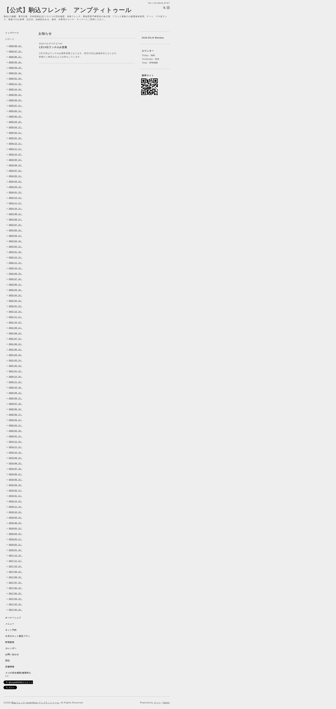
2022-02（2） (15, 301)
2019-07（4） (15, 469)
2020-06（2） (15, 409)
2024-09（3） (15, 160)
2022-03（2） (15, 295)
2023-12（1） (15, 198)
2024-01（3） (15, 192)
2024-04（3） (15, 181)
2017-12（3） (15, 555)
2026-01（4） (15, 78)
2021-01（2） (15, 371)
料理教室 (9, 642)
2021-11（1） (15, 317)
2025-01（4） (15, 138)
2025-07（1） (15, 106)
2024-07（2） (15, 171)
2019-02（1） (15, 490)
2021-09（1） (15, 328)
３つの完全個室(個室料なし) (18, 674)
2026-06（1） (15, 57)
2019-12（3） (15, 442)
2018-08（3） (15, 523)
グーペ (157, 702)
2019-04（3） (15, 485)
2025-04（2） (15, 122)
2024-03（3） (15, 187)
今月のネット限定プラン (17, 636)
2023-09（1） (15, 214)
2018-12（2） (15, 501)
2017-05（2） (15, 593)
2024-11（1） (15, 149)
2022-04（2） (15, 290)
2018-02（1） (15, 545)
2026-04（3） (15, 68)
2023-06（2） (15, 230)
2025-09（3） (15, 95)
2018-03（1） (15, 539)
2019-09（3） (15, 458)
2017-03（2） (15, 604)
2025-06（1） (15, 111)
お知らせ (9, 39)
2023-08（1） (15, 219)
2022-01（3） (15, 306)
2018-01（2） (15, 550)
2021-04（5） (15, 355)
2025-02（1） (15, 133)
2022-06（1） (15, 284)
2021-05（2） (15, 349)
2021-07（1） (15, 339)
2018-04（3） (15, 534)
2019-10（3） (15, 452)
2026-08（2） (15, 46)
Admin (166, 702)
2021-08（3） (15, 333)
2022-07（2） (15, 279)
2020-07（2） (15, 404)
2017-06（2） (15, 588)
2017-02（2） (15, 610)
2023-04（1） (15, 236)
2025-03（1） (15, 127)
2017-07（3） (15, 583)
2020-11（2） (15, 382)
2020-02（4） (15, 431)
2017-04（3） (15, 599)
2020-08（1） (15, 398)
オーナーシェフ (13, 618)
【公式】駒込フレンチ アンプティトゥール (68, 9)
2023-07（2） (15, 225)
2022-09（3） (15, 274)
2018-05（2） (15, 528)
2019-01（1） (15, 496)
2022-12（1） (15, 257)
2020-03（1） (15, 425)
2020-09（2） (15, 393)
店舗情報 (9, 666)
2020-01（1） (15, 436)
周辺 (7, 660)
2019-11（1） (15, 447)
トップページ (12, 33)
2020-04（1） (15, 420)
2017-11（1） (15, 561)
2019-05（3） (15, 480)
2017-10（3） (15, 566)
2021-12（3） (15, 312)
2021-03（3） (15, 360)
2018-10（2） (15, 512)
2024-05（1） (15, 176)
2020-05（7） (15, 415)
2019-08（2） (15, 463)
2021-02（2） (15, 366)
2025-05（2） (15, 116)
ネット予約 (11, 630)
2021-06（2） (15, 344)
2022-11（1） (15, 263)
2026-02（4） (15, 73)
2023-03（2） (15, 241)
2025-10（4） (15, 89)
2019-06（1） (15, 474)
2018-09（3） (15, 517)
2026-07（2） (15, 51)
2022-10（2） (15, 268)
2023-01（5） (15, 252)
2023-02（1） (15, 246)
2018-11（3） (15, 507)
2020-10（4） (15, 387)
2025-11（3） (15, 84)
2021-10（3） (15, 322)
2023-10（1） (15, 209)
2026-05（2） (15, 62)
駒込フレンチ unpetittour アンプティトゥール (35, 702)
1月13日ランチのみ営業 (53, 47)
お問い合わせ (12, 654)
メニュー (9, 624)
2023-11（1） (15, 203)
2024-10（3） (15, 154)
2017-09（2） (15, 572)
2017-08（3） (15, 577)
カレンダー (11, 648)
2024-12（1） (15, 143)
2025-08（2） (15, 100)
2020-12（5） (15, 377)
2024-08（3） (15, 165)
